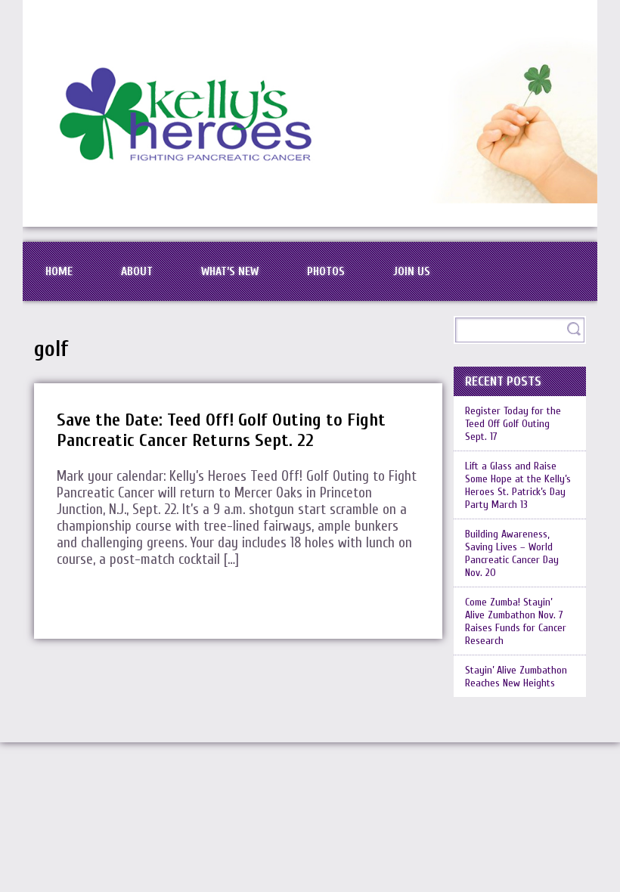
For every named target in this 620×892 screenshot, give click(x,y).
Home (59, 271)
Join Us (411, 271)
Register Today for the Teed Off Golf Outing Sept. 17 (513, 423)
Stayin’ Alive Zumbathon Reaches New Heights (516, 676)
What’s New (230, 271)
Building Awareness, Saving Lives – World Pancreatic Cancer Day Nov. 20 (512, 553)
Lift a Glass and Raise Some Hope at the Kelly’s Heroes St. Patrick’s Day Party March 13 (518, 485)
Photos (326, 271)
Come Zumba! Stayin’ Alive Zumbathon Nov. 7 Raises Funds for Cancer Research (515, 621)
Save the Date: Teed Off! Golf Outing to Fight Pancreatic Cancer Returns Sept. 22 (221, 430)
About (137, 271)
